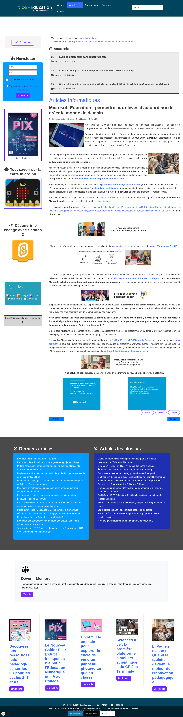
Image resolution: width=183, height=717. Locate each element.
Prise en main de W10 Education (137, 207)
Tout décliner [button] (91, 714)
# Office (161, 412)
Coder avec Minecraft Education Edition (100, 207)
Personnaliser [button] (107, 714)
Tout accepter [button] (75, 714)
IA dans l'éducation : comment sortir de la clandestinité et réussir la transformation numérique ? (114, 84)
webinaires (104, 201)
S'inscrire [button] (27, 594)
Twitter (103, 705)
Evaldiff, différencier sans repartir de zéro (83, 57)
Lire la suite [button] (16, 689)
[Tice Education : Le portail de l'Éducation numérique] (35, 8)
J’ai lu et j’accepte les (23, 88)
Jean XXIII (86, 340)
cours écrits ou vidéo (108, 197)
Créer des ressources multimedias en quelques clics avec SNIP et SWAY (135, 211)
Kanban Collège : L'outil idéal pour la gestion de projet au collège (96, 70)
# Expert (174, 412)
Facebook (119, 705)
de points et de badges (124, 246)
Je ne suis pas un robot (23, 79)
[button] (3, 714)
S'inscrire (25, 42)
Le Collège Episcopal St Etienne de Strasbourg (132, 340)
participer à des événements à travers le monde (126, 351)
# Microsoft (147, 412)
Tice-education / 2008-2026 (80, 705)
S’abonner (23, 95)
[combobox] (147, 7)
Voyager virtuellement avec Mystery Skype (79, 211)
